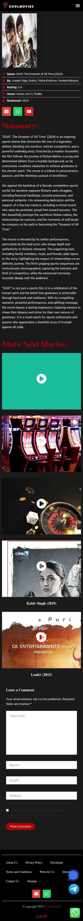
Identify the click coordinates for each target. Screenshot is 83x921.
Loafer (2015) (41, 674)
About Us (12, 862)
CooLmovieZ (52, 906)
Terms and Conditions (19, 872)
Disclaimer (56, 862)
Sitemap (67, 872)
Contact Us (12, 881)
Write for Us (47, 872)
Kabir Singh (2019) (41, 603)
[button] (77, 5)
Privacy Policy (34, 862)
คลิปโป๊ (42, 916)
